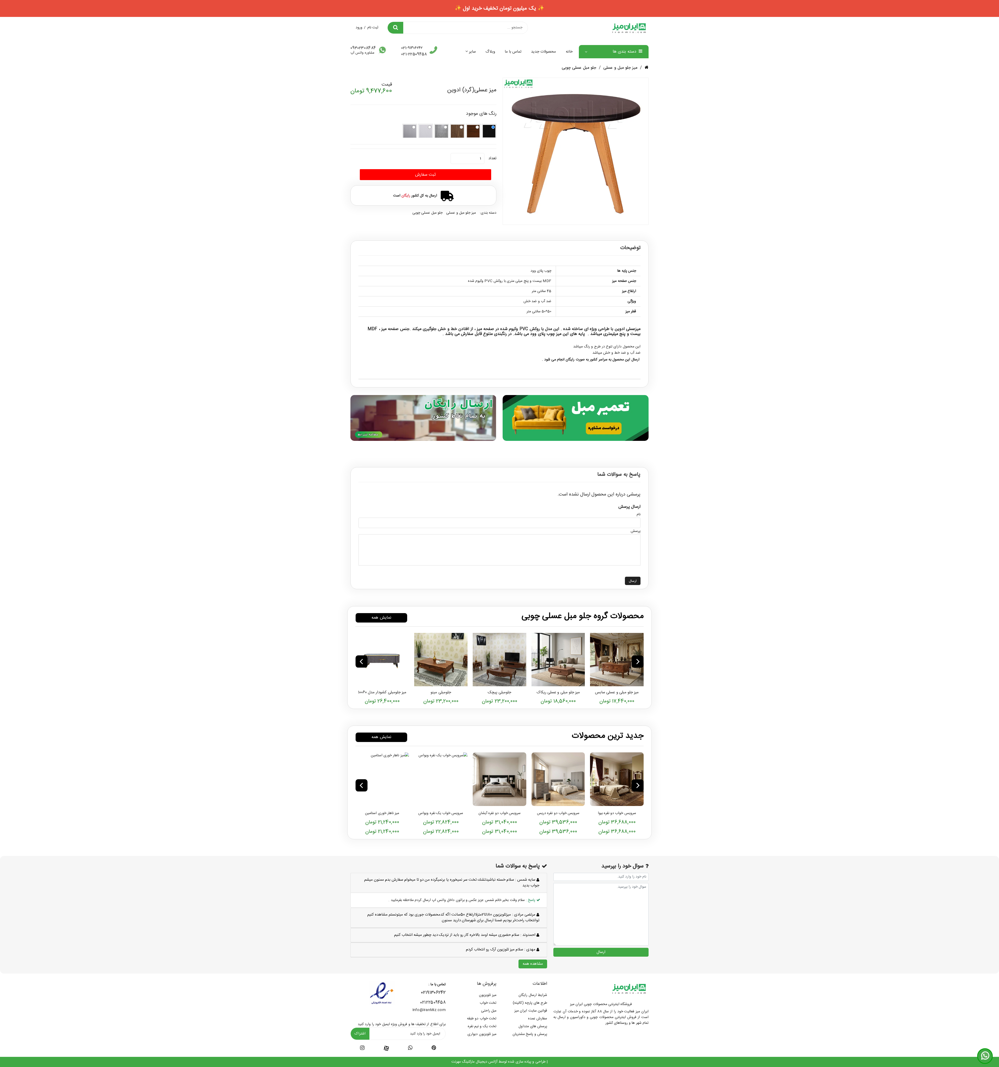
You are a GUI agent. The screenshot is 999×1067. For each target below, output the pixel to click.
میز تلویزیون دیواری (482, 1034)
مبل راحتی (488, 1011)
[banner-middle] (576, 418)
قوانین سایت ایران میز (530, 1011)
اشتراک (360, 1034)
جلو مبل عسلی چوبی (579, 67)
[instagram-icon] (362, 1049)
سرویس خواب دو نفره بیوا (617, 813)
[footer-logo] (629, 988)
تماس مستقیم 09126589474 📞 (499, 8)
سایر (472, 51)
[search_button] (395, 28)
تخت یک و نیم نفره (482, 1026)
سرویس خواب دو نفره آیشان (499, 813)
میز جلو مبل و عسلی (620, 67)
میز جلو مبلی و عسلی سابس (617, 692)
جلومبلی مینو (441, 692)
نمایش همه (381, 617)
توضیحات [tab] (630, 248)
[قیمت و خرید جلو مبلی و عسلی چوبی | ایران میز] (617, 660)
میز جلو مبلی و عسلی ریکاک (558, 692)
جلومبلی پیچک (499, 692)
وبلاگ (490, 51)
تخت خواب (488, 1003)
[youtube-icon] (410, 1049)
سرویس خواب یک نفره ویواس (440, 813)
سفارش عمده (537, 1018)
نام (639, 514)
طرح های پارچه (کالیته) (530, 1003)
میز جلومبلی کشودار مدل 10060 (382, 692)
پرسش (636, 531)
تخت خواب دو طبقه (481, 1018)
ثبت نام (372, 27)
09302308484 (363, 48)
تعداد (492, 158)
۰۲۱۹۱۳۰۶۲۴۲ (433, 993)
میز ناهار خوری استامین (382, 813)
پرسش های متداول (532, 1026)
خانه (569, 51)
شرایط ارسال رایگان (532, 995)
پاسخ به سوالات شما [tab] (619, 474)
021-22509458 (414, 54)
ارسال (633, 581)
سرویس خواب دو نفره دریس (558, 813)
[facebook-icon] (386, 1048)
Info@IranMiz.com (429, 1010)
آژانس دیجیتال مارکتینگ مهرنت (474, 1062)
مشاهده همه (533, 964)
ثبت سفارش (425, 174)
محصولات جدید (543, 51)
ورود (359, 27)
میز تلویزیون (487, 995)
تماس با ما (513, 51)
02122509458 (433, 1002)
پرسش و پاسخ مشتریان (530, 1034)
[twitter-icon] (434, 1049)
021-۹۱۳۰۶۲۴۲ (411, 48)
